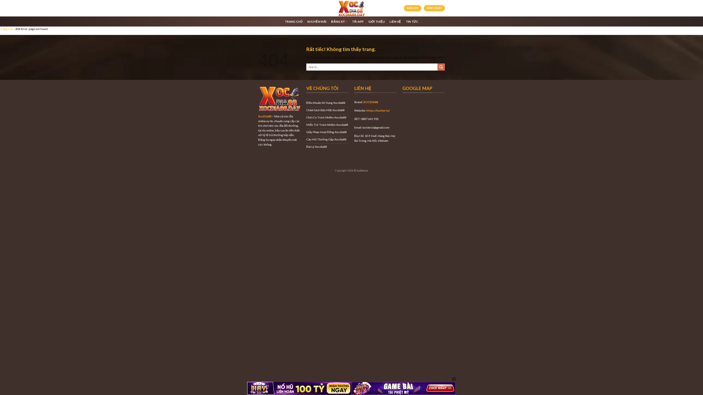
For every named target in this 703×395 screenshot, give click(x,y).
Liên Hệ (395, 21)
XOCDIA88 (370, 102)
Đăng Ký (338, 21)
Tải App (358, 21)
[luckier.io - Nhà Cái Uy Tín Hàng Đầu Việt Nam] (351, 8)
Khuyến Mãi (316, 21)
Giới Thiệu (376, 21)
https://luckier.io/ (378, 110)
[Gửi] (441, 67)
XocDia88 (264, 116)
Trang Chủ (294, 21)
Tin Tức (412, 21)
